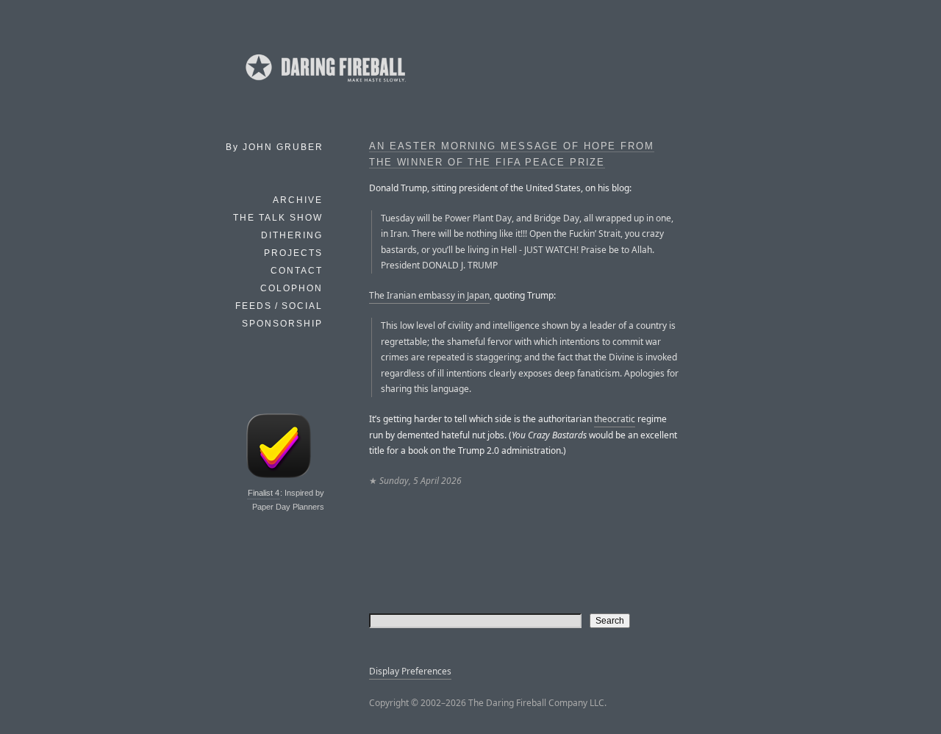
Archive (298, 200)
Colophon (291, 288)
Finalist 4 (263, 492)
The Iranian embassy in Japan (429, 295)
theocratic (614, 419)
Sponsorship (282, 323)
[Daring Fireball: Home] (324, 84)
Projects (293, 253)
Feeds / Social (279, 306)
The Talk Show (278, 218)
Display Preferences (410, 671)
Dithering (292, 235)
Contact (297, 271)
